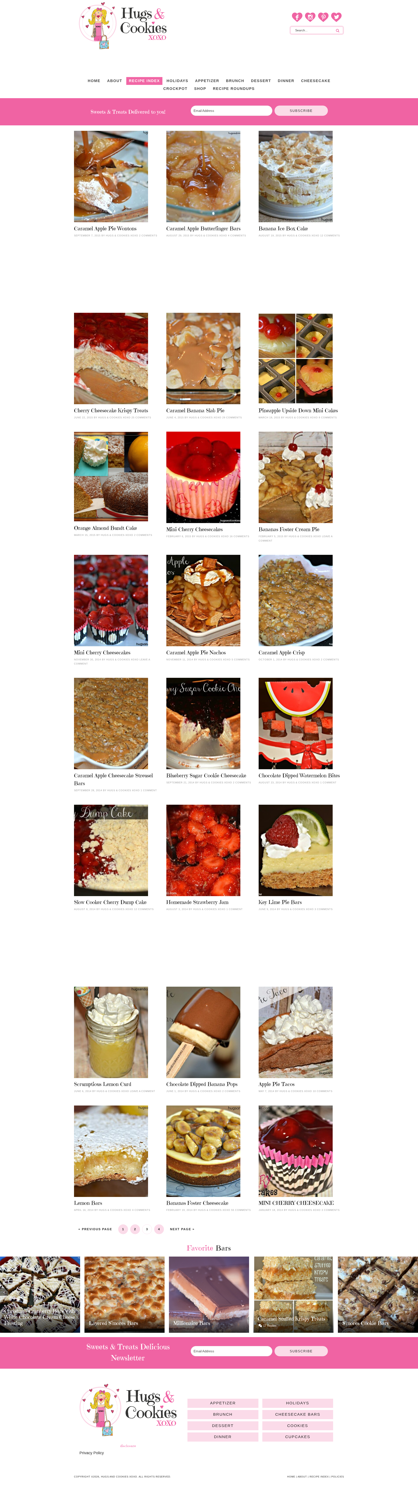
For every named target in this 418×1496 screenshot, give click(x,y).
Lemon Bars (88, 1203)
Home (291, 1476)
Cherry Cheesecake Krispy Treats (111, 410)
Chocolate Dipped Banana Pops (202, 1084)
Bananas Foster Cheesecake (197, 1203)
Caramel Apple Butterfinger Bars (203, 228)
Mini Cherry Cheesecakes (194, 529)
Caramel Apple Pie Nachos (196, 652)
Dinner (223, 1437)
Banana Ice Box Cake (283, 228)
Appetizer (223, 1403)
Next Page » (182, 1229)
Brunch (223, 1414)
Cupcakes (297, 1437)
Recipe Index (319, 1476)
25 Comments (141, 417)
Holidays (297, 1403)
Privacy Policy (91, 1453)
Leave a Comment (142, 1091)
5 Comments (241, 659)
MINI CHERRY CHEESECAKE (296, 1203)
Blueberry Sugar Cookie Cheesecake (206, 775)
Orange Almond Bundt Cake (105, 528)
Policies (337, 1476)
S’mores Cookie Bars (281, 1323)
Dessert (223, 1426)
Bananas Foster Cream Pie (289, 529)
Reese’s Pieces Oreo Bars (370, 1319)
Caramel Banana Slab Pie (195, 410)
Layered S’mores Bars (29, 1323)
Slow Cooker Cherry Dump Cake (110, 902)
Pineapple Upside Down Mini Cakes (298, 410)
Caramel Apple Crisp (282, 652)
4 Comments (237, 235)
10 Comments (322, 1091)
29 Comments (232, 417)
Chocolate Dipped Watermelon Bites (299, 775)
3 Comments (324, 909)
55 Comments (241, 1210)
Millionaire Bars (107, 1323)
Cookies (297, 1426)
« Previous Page (95, 1229)
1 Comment (149, 790)
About (302, 1476)
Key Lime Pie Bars (280, 902)
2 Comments (148, 235)
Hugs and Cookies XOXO (122, 25)
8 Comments (328, 417)
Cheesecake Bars (297, 1414)
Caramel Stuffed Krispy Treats (207, 1319)
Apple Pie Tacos (277, 1084)
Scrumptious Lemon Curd (102, 1084)
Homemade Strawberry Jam (197, 902)
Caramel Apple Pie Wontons (105, 228)
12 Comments (330, 235)
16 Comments (239, 536)
